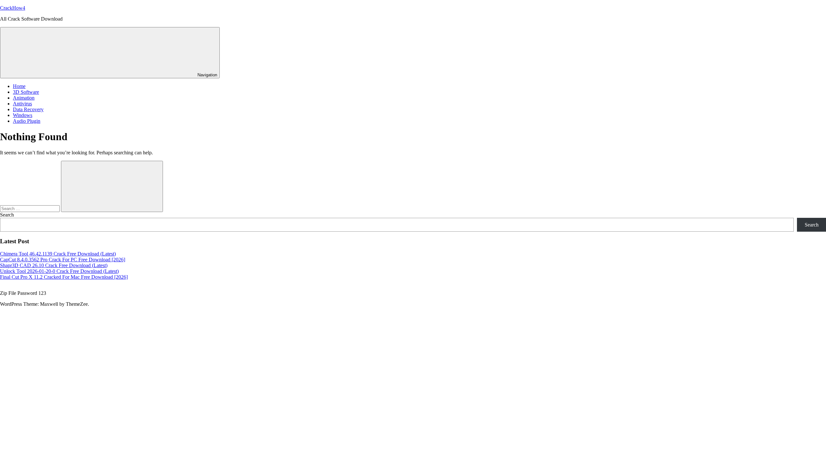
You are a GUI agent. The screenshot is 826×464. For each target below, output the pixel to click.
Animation (24, 98)
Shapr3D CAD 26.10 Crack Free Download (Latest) (53, 265)
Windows (22, 115)
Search (7, 215)
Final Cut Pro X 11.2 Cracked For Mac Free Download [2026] (64, 277)
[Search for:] (30, 208)
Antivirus (22, 103)
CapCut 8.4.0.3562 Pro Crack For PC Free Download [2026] (62, 259)
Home (19, 86)
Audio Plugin (26, 121)
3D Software (26, 92)
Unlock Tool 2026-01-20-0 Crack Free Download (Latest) (59, 271)
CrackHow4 (12, 8)
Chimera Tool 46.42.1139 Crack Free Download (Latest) (58, 253)
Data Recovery (28, 109)
